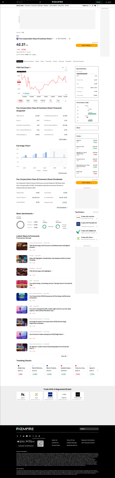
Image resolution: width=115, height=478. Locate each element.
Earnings (61, 61)
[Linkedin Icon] (24, 436)
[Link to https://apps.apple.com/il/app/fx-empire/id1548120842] (21, 441)
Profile (37, 61)
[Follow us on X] (90, 6)
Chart (42, 61)
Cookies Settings (72, 442)
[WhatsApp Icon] (36, 436)
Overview (20, 61)
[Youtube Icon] (27, 436)
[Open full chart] (66, 67)
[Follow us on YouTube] (95, 6)
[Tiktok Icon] (39, 436)
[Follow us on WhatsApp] (93, 6)
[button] (3, 2)
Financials (48, 61)
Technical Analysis (78, 61)
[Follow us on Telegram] (98, 6)
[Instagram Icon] (30, 436)
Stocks (18, 32)
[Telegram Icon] (33, 436)
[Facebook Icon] (20, 436)
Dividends (68, 61)
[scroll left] (96, 370)
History (55, 61)
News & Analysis (29, 61)
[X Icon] (17, 436)
